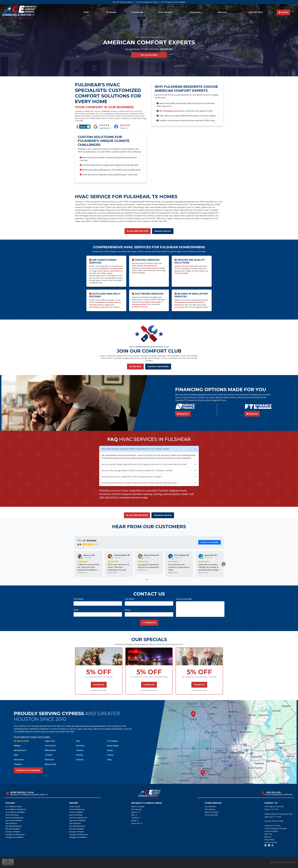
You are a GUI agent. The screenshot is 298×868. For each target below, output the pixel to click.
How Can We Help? (149, 55)
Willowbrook (50, 750)
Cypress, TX (135, 812)
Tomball (48, 755)
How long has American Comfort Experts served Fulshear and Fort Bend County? (140, 483)
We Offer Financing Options (123, 2)
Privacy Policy (269, 839)
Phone (127, 610)
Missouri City (50, 764)
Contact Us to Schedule (28, 770)
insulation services (139, 307)
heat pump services (150, 268)
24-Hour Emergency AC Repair (147, 2)
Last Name (129, 599)
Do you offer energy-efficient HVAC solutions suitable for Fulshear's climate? (137, 470)
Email (76, 610)
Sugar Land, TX (136, 823)
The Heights (112, 741)
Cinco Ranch (50, 745)
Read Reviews (104, 128)
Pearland (18, 764)
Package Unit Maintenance (15, 834)
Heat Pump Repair (12, 815)
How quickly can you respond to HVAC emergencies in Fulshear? (132, 477)
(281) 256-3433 (252, 12)
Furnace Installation (76, 812)
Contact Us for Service (272, 825)
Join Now (136, 366)
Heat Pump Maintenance (15, 818)
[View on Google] (79, 556)
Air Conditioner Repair (14, 806)
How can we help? (184, 599)
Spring (110, 750)
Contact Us (150, 622)
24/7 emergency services (170, 111)
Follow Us (124, 128)
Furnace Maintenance (77, 809)
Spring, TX (135, 820)
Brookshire (19, 759)
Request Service (162, 231)
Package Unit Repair (13, 832)
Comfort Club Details (158, 366)
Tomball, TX (135, 818)
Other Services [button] (165, 12)
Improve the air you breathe (186, 266)
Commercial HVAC (211, 815)
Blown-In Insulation (212, 812)
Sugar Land (50, 741)
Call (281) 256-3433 (138, 231)
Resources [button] (195, 12)
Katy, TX (134, 815)
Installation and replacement (110, 268)
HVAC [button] (86, 12)
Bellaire (17, 745)
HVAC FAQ (268, 834)
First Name (78, 599)
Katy (78, 741)
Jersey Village (112, 745)
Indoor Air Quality (137, 806)
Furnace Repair (74, 806)
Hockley (79, 755)
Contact (284, 12)
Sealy (109, 759)
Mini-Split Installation (13, 829)
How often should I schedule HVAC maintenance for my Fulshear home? (135, 449)
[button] (74, 564)
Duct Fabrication (210, 806)
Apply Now (184, 414)
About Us (222, 12)
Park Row (80, 745)
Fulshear (106, 111)
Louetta (79, 750)
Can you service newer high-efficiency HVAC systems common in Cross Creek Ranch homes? (144, 464)
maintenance (94, 307)
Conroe (110, 755)
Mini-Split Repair (11, 823)
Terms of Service (270, 842)
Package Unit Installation (14, 837)
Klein (16, 755)
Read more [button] (82, 572)
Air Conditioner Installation (15, 812)
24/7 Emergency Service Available (173, 2)
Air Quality (111, 12)
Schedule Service (163, 515)
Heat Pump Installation (14, 820)
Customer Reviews (271, 831)
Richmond (49, 759)
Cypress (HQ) (22, 741)
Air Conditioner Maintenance (16, 809)
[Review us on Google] (265, 845)
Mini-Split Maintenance (14, 826)
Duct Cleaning (136, 809)
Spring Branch (20, 750)
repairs (117, 271)
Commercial (137, 12)
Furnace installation (145, 266)
